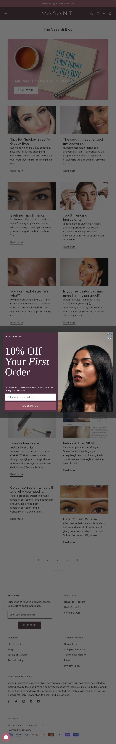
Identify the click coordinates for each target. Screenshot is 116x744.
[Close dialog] (109, 335)
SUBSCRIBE (30, 405)
